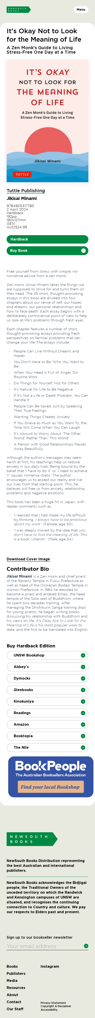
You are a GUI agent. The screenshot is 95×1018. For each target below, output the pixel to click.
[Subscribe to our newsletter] (86, 946)
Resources (16, 988)
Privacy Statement (53, 1003)
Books (12, 966)
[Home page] (19, 9)
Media (12, 981)
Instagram (50, 966)
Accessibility (49, 1009)
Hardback (19, 239)
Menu (81, 10)
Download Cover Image (28, 559)
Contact (14, 1002)
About (12, 995)
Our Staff (15, 1009)
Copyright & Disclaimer (56, 1006)
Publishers (16, 973)
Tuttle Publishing (26, 191)
